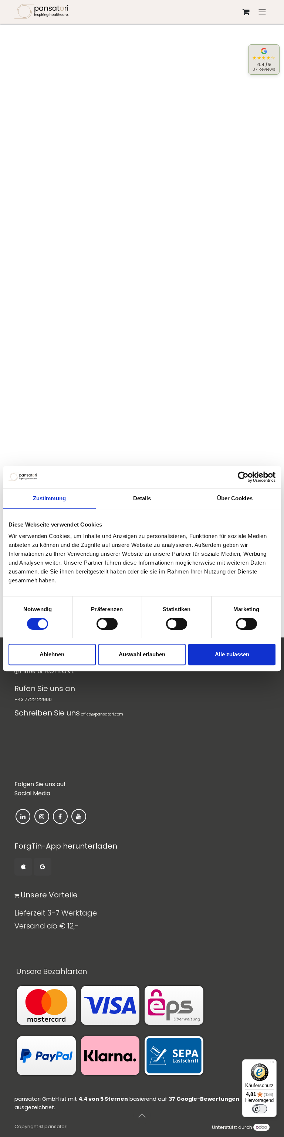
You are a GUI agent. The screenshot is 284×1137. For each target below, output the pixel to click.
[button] (142, 1115)
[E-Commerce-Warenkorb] (246, 12)
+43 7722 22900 (33, 699)
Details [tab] (142, 498)
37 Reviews (264, 69)
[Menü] (272, 1063)
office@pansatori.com (102, 714)
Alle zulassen (232, 654)
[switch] (107, 624)
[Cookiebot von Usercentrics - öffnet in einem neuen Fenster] (243, 477)
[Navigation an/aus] (262, 12)
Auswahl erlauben (142, 654)
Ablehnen (52, 654)
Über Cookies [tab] (235, 498)
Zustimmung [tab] (49, 498)
